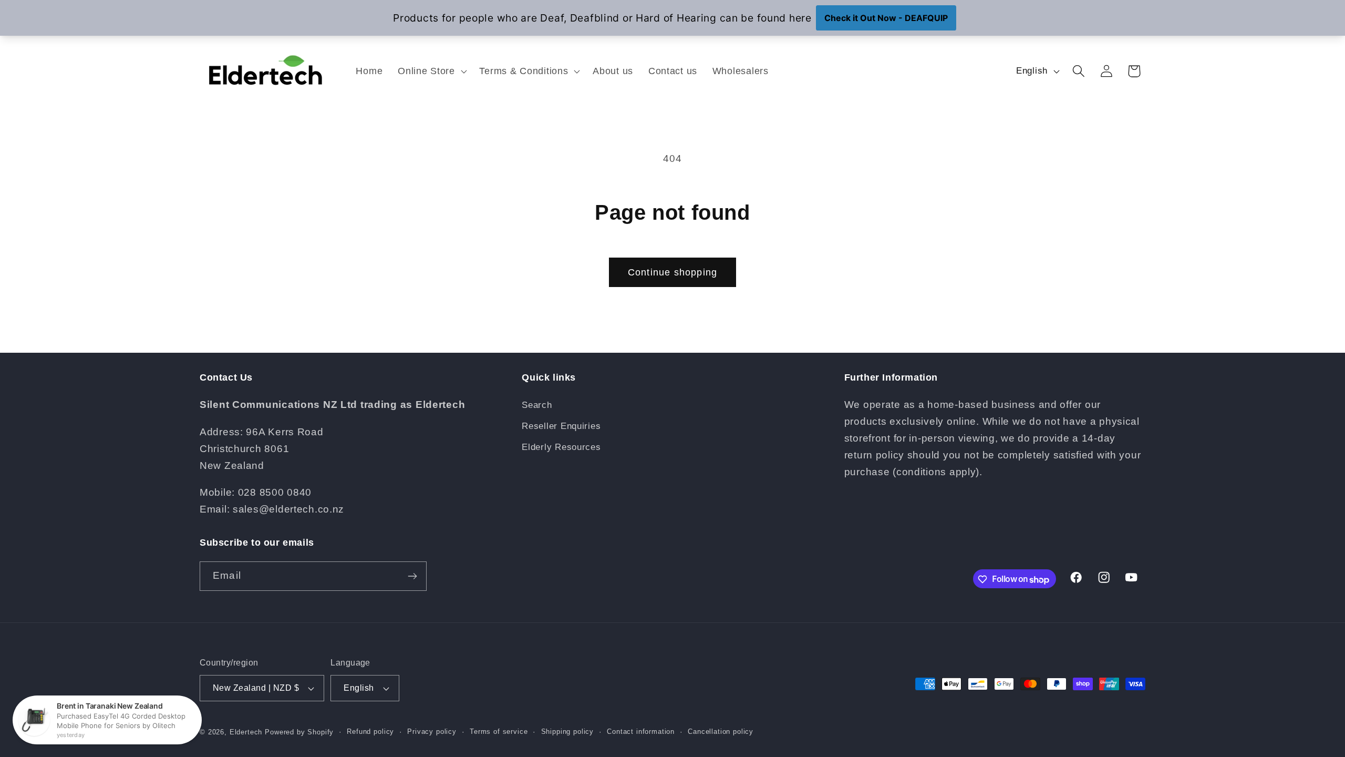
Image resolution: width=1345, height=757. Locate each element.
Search (537, 406)
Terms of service (498, 731)
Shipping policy (567, 731)
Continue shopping (672, 272)
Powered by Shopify (299, 732)
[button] (431, 70)
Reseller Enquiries (561, 427)
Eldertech (246, 732)
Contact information (641, 731)
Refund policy (370, 731)
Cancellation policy (720, 731)
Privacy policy (432, 731)
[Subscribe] (412, 576)
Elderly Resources (561, 448)
